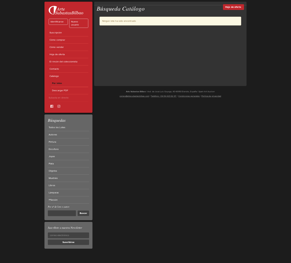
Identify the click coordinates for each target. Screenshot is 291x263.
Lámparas (54, 192)
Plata (51, 163)
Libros (52, 185)
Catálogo (54, 76)
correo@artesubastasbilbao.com (134, 96)
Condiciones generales (189, 96)
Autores (53, 134)
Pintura (52, 142)
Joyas (52, 156)
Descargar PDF (60, 90)
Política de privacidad (211, 96)
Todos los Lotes (57, 127)
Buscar (83, 213)
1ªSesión (53, 200)
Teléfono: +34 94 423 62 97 (164, 96)
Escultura (53, 149)
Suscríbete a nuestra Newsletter (65, 227)
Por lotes (57, 83)
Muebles (53, 178)
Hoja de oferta (57, 54)
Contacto (54, 69)
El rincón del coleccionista (63, 61)
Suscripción (56, 32)
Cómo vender (57, 47)
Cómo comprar (57, 40)
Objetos (53, 171)
